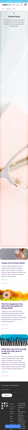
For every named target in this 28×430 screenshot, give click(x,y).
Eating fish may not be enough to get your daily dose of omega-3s (13, 351)
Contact (12, 404)
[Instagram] (7, 403)
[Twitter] (2, 403)
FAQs (11, 421)
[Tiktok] (5, 406)
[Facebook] (5, 403)
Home (2, 9)
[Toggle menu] (2, 4)
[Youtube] (2, 406)
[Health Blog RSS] (14, 13)
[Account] (21, 4)
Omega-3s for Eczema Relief (13, 263)
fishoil (14, 9)
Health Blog (8, 9)
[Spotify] (2, 408)
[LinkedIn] (7, 406)
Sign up (7, 395)
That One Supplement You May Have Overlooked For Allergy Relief (12, 306)
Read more (4, 279)
